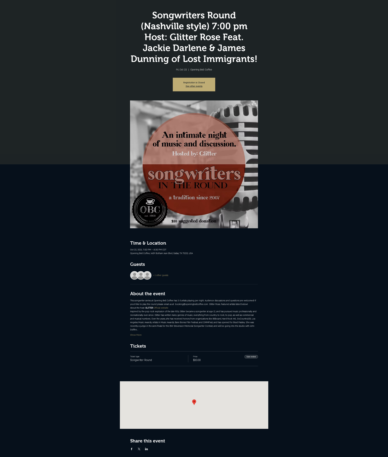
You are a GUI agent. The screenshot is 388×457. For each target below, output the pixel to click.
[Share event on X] (139, 449)
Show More (136, 335)
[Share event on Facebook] (131, 449)
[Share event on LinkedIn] (146, 449)
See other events (194, 86)
